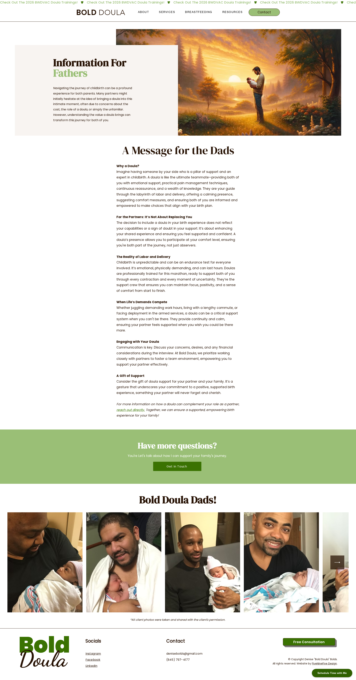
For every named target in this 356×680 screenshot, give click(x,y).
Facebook (92, 660)
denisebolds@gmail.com (184, 653)
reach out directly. (130, 410)
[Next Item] (337, 562)
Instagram (93, 653)
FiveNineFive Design (324, 663)
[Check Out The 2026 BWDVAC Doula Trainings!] (178, 2)
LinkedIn (91, 666)
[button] (143, 12)
